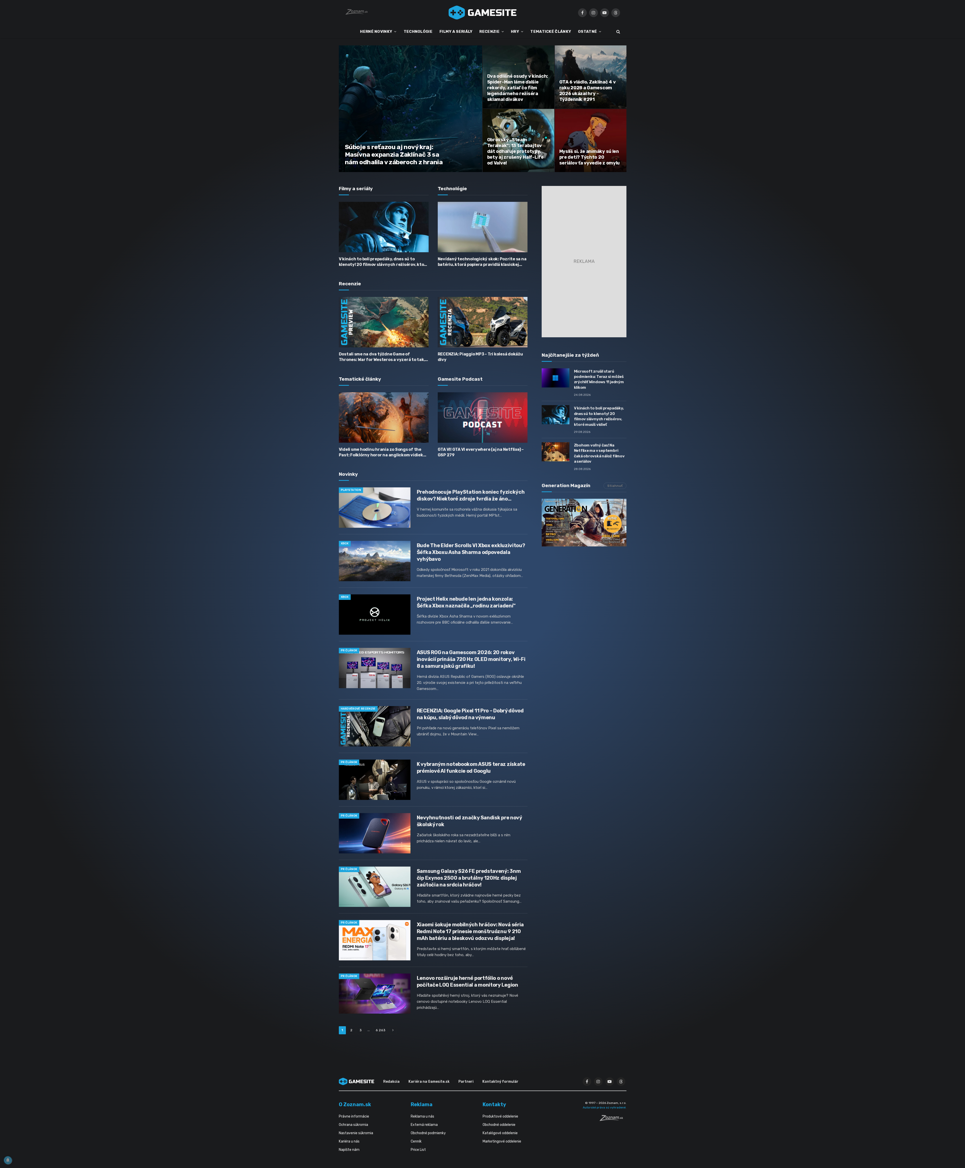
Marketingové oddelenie (502, 1141)
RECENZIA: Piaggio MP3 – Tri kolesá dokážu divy (480, 357)
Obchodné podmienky (428, 1133)
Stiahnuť (615, 486)
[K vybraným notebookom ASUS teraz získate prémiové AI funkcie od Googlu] (374, 780)
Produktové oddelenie (500, 1116)
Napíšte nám (349, 1150)
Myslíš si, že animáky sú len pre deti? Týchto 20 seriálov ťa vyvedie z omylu (589, 157)
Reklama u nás (422, 1116)
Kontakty (494, 1104)
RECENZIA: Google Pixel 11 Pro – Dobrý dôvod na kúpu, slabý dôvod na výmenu (470, 714)
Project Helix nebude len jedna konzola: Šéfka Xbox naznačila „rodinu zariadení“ (466, 602)
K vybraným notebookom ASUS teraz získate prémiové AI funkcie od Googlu (471, 767)
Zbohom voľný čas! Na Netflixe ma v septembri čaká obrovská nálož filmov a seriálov (599, 453)
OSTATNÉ (587, 31)
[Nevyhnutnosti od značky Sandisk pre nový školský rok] (374, 833)
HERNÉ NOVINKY (376, 31)
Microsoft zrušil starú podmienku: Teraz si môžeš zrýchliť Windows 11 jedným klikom (599, 379)
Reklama (421, 1104)
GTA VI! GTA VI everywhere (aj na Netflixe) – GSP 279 (481, 452)
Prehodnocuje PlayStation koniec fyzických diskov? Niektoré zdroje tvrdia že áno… (471, 495)
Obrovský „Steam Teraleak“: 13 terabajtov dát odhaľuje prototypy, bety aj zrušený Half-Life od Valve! (515, 151)
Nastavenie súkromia (356, 1133)
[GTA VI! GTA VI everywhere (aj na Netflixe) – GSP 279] (483, 417)
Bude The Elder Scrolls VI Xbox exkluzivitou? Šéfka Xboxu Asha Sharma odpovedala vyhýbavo (471, 552)
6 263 (380, 1030)
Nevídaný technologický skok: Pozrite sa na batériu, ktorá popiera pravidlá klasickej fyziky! (482, 262)
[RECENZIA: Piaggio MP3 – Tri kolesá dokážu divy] (483, 322)
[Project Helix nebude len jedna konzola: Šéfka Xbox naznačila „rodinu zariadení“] (374, 614)
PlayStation (351, 490)
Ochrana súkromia (353, 1125)
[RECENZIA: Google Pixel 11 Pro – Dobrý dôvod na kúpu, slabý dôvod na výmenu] (374, 726)
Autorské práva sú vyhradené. (604, 1107)
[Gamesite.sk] (482, 12)
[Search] (617, 31)
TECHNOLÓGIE (418, 31)
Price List (418, 1150)
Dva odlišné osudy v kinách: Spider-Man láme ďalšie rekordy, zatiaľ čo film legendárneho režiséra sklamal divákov (517, 87)
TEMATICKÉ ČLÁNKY (550, 31)
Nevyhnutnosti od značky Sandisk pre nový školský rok (469, 821)
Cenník (416, 1141)
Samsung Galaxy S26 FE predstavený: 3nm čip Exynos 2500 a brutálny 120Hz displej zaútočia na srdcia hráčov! (469, 878)
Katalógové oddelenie (500, 1133)
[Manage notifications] (8, 1160)
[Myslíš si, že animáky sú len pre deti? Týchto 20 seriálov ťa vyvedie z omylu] (590, 140)
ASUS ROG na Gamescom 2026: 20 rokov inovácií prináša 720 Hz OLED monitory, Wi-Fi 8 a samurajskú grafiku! (471, 659)
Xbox (345, 543)
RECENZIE (489, 31)
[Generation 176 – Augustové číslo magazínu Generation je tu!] (584, 522)
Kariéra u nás (349, 1141)
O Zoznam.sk (355, 1104)
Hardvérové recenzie (358, 708)
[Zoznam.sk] (613, 1119)
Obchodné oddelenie (499, 1125)
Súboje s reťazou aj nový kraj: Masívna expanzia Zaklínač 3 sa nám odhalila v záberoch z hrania (394, 154)
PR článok (349, 650)
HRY (515, 31)
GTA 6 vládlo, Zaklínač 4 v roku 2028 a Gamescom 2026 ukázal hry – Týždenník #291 (587, 90)
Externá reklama (424, 1125)
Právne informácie (354, 1116)
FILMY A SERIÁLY (456, 31)
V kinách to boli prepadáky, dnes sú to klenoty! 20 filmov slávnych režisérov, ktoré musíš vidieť (383, 262)
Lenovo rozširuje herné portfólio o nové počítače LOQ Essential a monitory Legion (467, 981)
